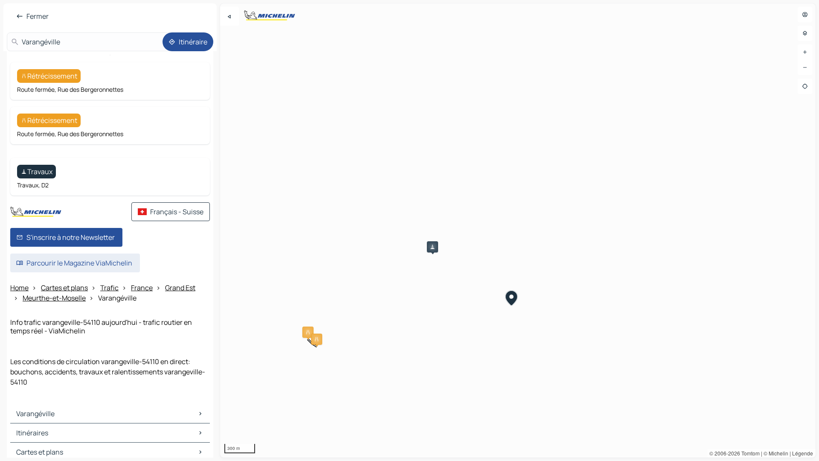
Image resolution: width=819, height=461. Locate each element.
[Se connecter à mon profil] (805, 14)
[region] (518, 230)
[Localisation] (805, 86)
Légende (802, 453)
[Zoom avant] (805, 52)
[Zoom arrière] (805, 67)
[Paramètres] (805, 33)
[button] (308, 332)
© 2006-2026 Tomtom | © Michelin (748, 453)
